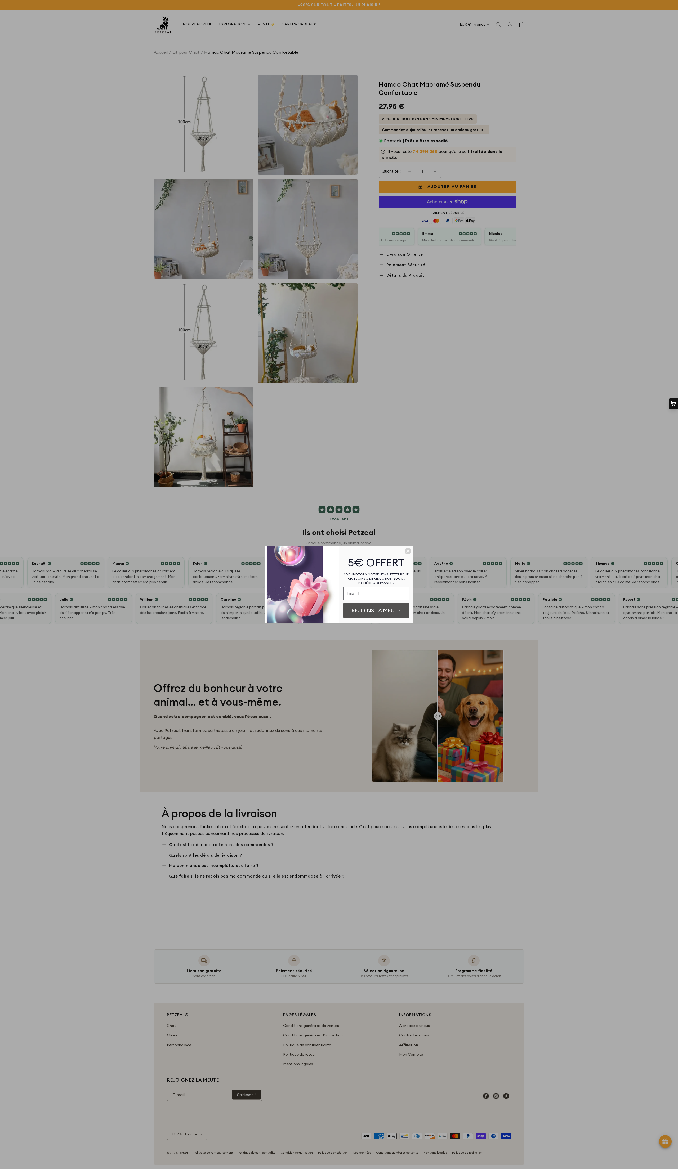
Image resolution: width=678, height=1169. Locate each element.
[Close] (408, 551)
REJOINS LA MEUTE (376, 610)
